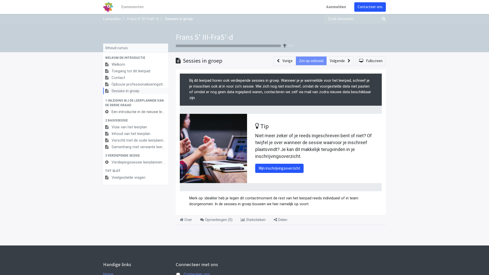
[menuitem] (132, 7)
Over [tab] (187, 219)
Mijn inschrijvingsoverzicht (279, 168)
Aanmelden (336, 6)
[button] (135, 57)
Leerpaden (112, 19)
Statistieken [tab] (255, 219)
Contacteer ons (370, 6)
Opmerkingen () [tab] (218, 219)
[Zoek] (382, 19)
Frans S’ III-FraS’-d (204, 37)
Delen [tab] (282, 219)
